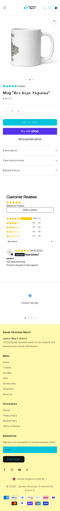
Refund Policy (10, 420)
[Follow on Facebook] (4, 469)
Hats (5, 378)
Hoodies (7, 372)
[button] (10, 86)
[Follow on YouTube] (19, 469)
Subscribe (13, 459)
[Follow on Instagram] (11, 469)
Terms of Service (11, 426)
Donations (8, 388)
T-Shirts (7, 367)
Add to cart (30, 122)
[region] (30, 303)
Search (6, 410)
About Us (7, 394)
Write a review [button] (30, 209)
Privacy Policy (10, 415)
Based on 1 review (15, 205)
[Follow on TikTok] (27, 469)
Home (6, 362)
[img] (22, 250)
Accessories (9, 383)
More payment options (30, 138)
